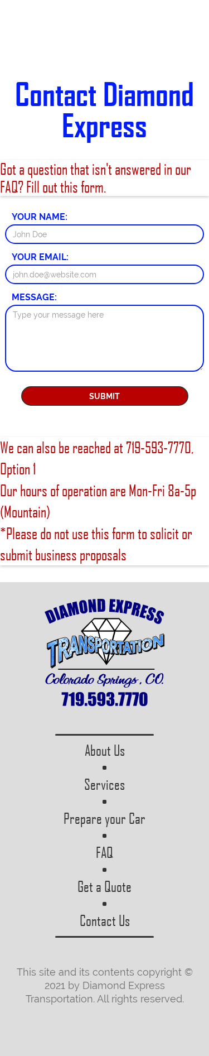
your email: (40, 257)
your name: (39, 217)
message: (34, 297)
